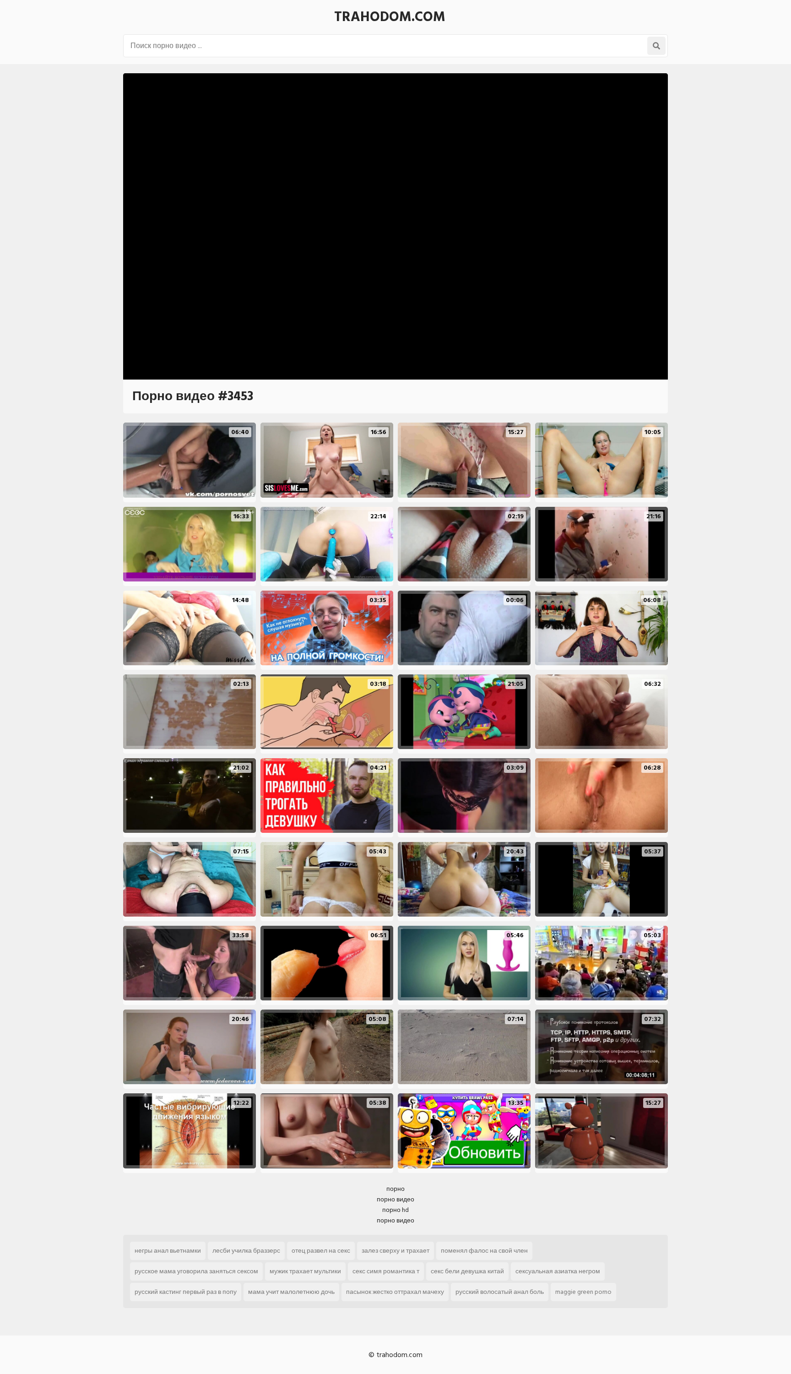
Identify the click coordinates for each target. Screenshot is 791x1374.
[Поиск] (656, 46)
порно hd (395, 1210)
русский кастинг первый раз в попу (186, 1292)
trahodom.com (389, 17)
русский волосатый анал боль (499, 1292)
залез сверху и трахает (395, 1250)
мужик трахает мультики (305, 1271)
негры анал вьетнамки (168, 1250)
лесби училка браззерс (246, 1250)
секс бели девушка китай (467, 1271)
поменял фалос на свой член (484, 1250)
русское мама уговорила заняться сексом (196, 1271)
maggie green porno (583, 1292)
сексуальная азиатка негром (557, 1271)
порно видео (395, 1199)
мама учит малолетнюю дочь (291, 1292)
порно (395, 1189)
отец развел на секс (321, 1250)
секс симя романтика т (385, 1271)
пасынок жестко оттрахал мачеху (395, 1292)
